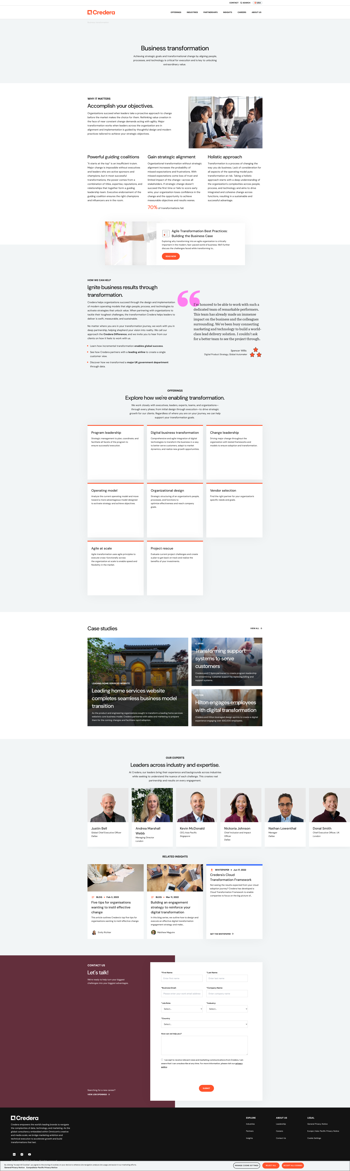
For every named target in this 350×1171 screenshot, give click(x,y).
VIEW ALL (254, 628)
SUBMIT (206, 1088)
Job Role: (166, 1003)
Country (165, 1018)
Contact (234, 3)
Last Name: (212, 972)
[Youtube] (29, 1154)
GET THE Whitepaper (220, 934)
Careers (242, 12)
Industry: (211, 1003)
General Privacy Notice (317, 1124)
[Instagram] (22, 1154)
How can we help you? (171, 1033)
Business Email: (168, 988)
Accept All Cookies (292, 1165)
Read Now (171, 256)
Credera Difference (115, 334)
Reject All (271, 1165)
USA (259, 3)
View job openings (97, 1094)
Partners (249, 1131)
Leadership (281, 1124)
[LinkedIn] (14, 1154)
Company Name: (214, 988)
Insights (227, 12)
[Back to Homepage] (101, 12)
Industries (192, 12)
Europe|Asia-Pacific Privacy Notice (41, 1167)
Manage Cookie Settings (246, 1165)
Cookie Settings (314, 1138)
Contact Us (281, 1138)
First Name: (167, 972)
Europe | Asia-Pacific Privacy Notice (323, 1131)
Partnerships (210, 12)
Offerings (176, 12)
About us (256, 12)
